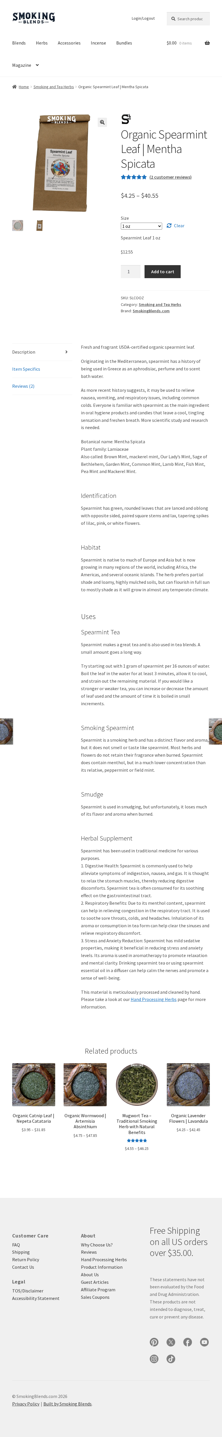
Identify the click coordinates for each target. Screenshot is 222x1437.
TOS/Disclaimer (27, 1291)
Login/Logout (143, 18)
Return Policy (25, 1259)
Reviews (89, 1252)
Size (125, 218)
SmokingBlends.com (151, 310)
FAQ (16, 1245)
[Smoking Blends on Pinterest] (154, 1342)
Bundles (124, 43)
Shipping (21, 1252)
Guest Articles (95, 1282)
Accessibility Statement (36, 1298)
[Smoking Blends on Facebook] (187, 1342)
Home (24, 86)
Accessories (69, 43)
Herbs (42, 43)
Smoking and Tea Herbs (54, 86)
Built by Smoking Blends (67, 1404)
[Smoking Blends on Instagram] (154, 1359)
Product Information (102, 1267)
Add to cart (162, 271)
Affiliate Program (98, 1289)
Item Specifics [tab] (26, 369)
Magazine (21, 65)
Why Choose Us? (97, 1245)
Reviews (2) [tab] (23, 386)
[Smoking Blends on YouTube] (204, 1342)
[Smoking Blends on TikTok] (170, 1359)
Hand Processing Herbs (154, 999)
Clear (179, 225)
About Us (90, 1274)
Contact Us (23, 1267)
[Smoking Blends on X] (170, 1342)
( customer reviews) (170, 177)
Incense (98, 43)
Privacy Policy (25, 1404)
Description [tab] (23, 352)
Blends (19, 43)
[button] (102, 122)
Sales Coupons (95, 1297)
